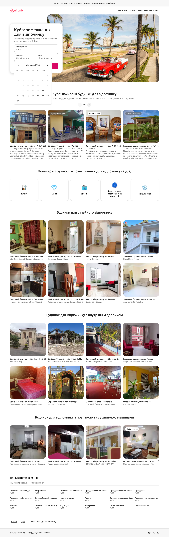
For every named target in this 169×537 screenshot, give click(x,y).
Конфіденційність (35, 533)
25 (23, 96)
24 (18, 96)
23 (48, 91)
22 (43, 91)
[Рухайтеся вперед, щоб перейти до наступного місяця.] (47, 65)
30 (48, 96)
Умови (47, 533)
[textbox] (25, 58)
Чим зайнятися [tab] (38, 483)
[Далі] (89, 105)
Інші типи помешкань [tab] (19, 483)
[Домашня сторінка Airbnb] (16, 10)
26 (28, 96)
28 (38, 96)
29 (43, 96)
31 (18, 101)
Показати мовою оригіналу (103, 3)
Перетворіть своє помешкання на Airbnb (137, 10)
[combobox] (36, 49)
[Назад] (80, 105)
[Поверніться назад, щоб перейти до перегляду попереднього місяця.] (18, 65)
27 (33, 96)
